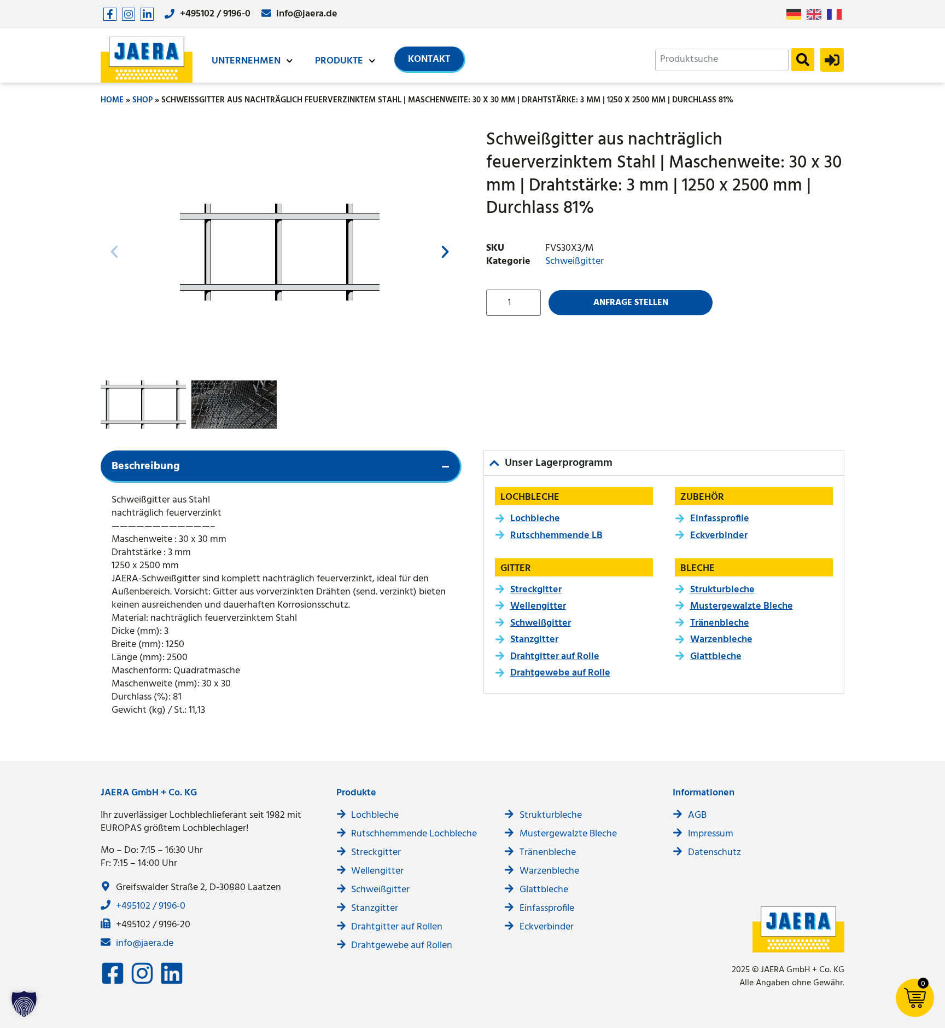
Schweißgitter (574, 261)
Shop (142, 100)
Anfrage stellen (630, 303)
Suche (802, 59)
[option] (817, 14)
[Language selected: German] (816, 14)
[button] (114, 252)
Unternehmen (246, 61)
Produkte (339, 61)
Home (112, 100)
